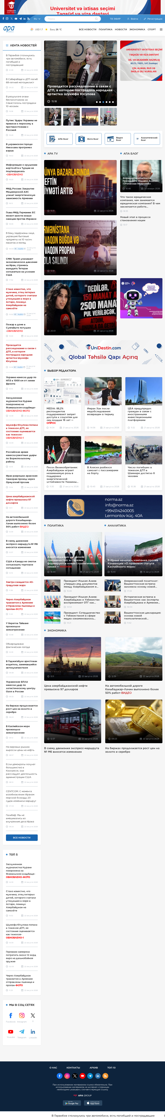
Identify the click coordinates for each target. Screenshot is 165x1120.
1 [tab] (97, 102)
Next (113, 73)
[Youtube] (16, 18)
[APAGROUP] (82, 1095)
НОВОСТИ (121, 29)
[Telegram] (20, 18)
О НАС (53, 1067)
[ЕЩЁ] (160, 29)
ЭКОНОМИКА (137, 29)
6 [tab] (113, 102)
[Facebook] (3, 18)
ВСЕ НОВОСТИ (87, 29)
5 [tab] (110, 102)
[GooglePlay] (72, 1103)
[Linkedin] (24, 18)
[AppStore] (93, 1103)
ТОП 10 (111, 1067)
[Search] (96, 19)
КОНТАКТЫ (73, 1067)
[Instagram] (7, 18)
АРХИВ (94, 1067)
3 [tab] (103, 102)
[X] (11, 18)
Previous (49, 73)
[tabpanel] (80, 73)
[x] (75, 1076)
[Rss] (28, 18)
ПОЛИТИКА (105, 29)
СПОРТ (152, 29)
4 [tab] (106, 102)
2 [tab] (100, 102)
